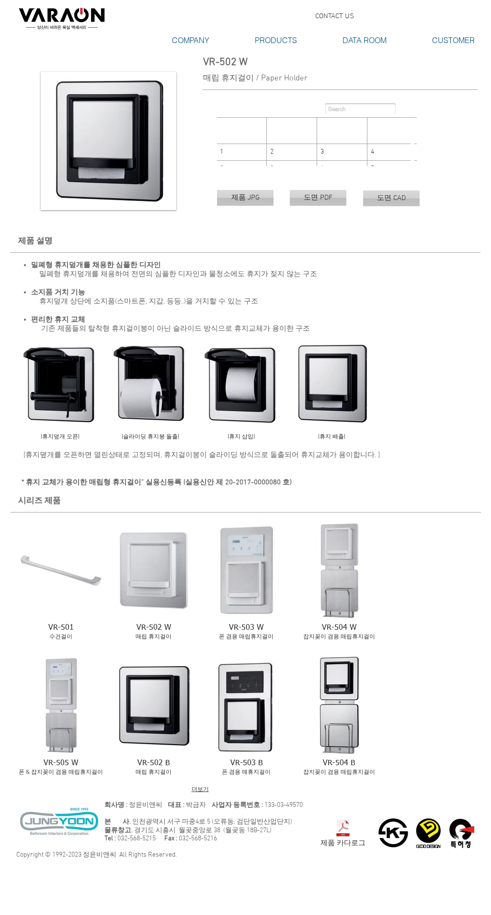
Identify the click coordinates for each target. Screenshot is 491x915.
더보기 (200, 789)
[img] (60, 395)
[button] (172, 40)
